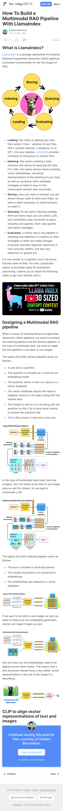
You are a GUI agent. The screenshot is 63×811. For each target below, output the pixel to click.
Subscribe (46, 4)
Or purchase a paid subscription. (31, 759)
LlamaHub (42, 152)
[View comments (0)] (17, 40)
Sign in (57, 4)
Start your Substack (24, 797)
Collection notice (48, 790)
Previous (11, 774)
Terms (35, 790)
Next (53, 774)
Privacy (26, 790)
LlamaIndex (9, 54)
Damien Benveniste (18, 30)
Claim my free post (31, 752)
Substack (17, 804)
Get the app (46, 797)
